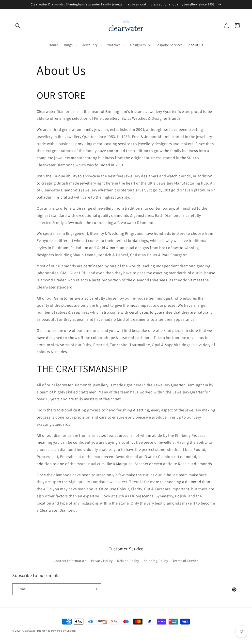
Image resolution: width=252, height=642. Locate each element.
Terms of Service (185, 560)
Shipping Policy (156, 560)
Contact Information (70, 560)
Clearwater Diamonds (36, 630)
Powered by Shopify (64, 630)
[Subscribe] (95, 589)
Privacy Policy (101, 560)
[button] (17, 25)
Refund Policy (128, 560)
